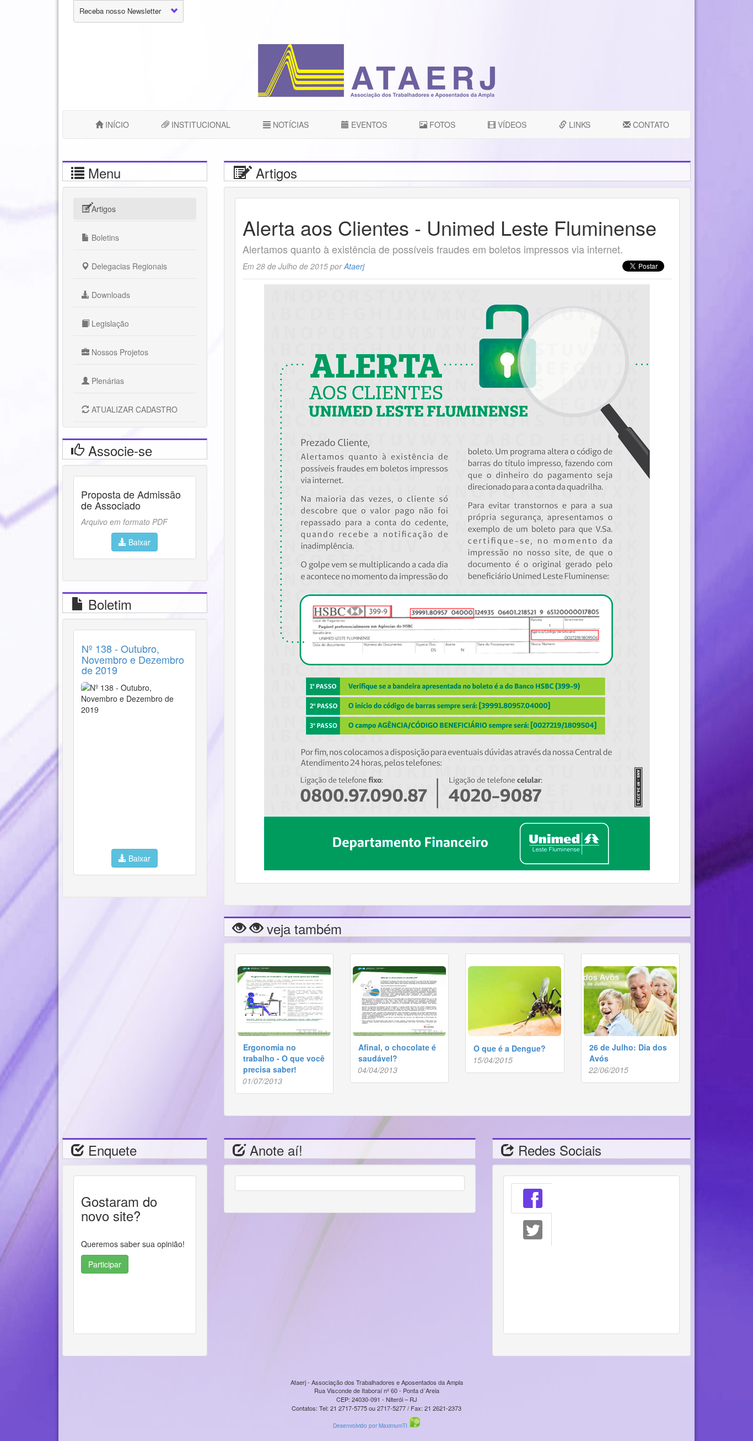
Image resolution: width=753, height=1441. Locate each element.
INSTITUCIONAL (199, 124)
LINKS (578, 124)
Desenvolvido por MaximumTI (371, 1425)
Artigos (102, 208)
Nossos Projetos (118, 351)
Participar (104, 1264)
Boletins (104, 237)
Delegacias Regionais (128, 266)
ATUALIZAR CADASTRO (133, 409)
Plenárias (106, 380)
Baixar (138, 542)
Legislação (109, 323)
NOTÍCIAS (290, 124)
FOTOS (441, 124)
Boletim (108, 604)
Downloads (109, 294)
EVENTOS (368, 124)
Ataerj (354, 266)
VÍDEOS (511, 124)
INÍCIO (116, 124)
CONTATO (650, 124)
